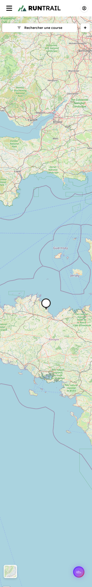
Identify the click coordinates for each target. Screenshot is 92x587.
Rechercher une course (43, 28)
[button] (46, 304)
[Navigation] (9, 8)
